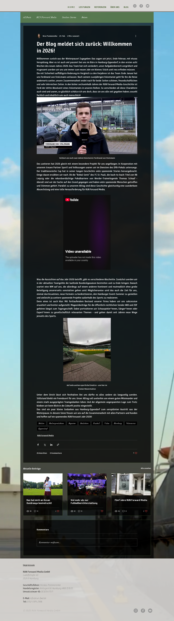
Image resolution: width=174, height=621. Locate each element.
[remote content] (87, 232)
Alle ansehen (146, 468)
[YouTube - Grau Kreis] (147, 6)
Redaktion (84, 423)
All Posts (27, 17)
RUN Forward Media (47, 17)
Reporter (72, 423)
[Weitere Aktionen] (135, 36)
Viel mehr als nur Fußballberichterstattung (84, 502)
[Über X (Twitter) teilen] (44, 444)
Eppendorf (42, 429)
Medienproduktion (56, 423)
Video (107, 423)
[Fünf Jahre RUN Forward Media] (131, 484)
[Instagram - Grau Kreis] (134, 6)
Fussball (96, 423)
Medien (41, 423)
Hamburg (118, 423)
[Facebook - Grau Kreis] (141, 6)
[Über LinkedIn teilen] (51, 444)
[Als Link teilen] (58, 444)
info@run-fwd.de (38, 598)
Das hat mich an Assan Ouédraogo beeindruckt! (39, 502)
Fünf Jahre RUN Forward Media (131, 500)
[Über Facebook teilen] (38, 444)
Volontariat (131, 423)
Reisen (85, 17)
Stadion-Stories (69, 17)
